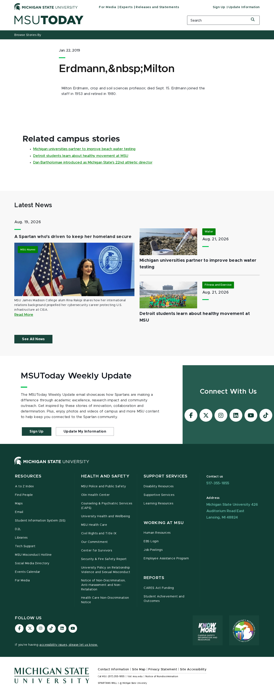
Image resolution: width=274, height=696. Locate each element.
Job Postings (153, 549)
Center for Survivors (96, 550)
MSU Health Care (94, 524)
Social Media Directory (32, 563)
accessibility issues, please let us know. (68, 644)
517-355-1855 (217, 483)
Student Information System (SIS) (40, 520)
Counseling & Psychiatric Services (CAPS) (106, 506)
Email (19, 512)
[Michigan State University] (46, 6)
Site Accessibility (193, 669)
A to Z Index (24, 486)
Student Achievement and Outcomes (164, 599)
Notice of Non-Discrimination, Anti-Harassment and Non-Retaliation (103, 585)
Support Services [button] (166, 476)
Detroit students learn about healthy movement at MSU (80, 156)
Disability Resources (159, 486)
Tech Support (25, 546)
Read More (23, 314)
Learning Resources (158, 503)
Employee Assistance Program (166, 558)
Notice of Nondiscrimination (161, 676)
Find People (24, 495)
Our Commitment (94, 542)
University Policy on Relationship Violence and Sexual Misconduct (105, 570)
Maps (18, 503)
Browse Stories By (27, 35)
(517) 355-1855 (116, 676)
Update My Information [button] (85, 431)
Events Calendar (27, 571)
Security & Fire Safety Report (104, 559)
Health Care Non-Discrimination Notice (105, 600)
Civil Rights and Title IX (99, 533)
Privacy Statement (162, 669)
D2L (18, 529)
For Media (107, 7)
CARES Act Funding (159, 588)
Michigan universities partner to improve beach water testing (84, 149)
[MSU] (51, 465)
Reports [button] (154, 578)
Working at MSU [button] (164, 523)
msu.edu (138, 676)
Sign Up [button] (37, 431)
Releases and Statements (157, 7)
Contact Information (113, 669)
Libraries (21, 537)
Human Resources (157, 532)
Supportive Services (159, 495)
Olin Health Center (95, 495)
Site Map (139, 669)
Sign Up (219, 7)
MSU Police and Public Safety (103, 486)
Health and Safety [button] (105, 476)
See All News (33, 339)
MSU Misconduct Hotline (33, 554)
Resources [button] (28, 476)
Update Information (244, 7)
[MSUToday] (95, 20)
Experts (126, 7)
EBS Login (151, 541)
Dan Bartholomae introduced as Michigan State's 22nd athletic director (92, 162)
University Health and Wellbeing (105, 516)
